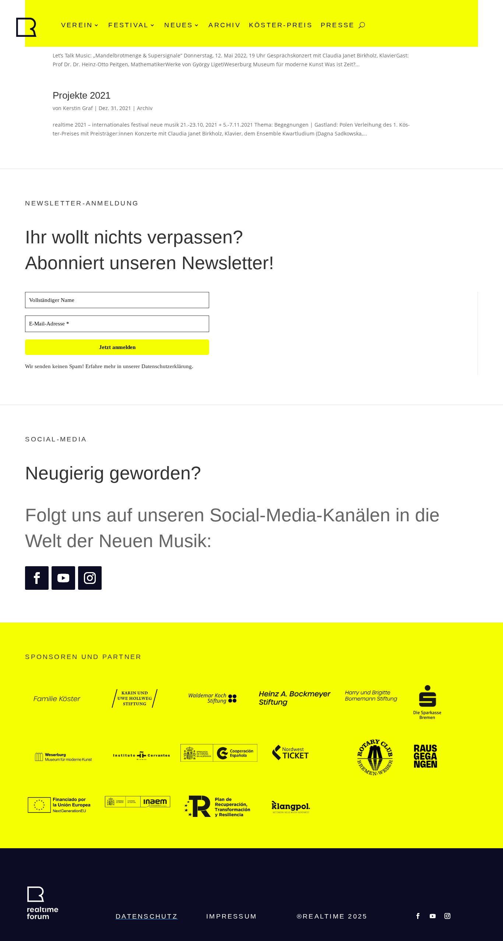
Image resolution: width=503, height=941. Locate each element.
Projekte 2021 (81, 95)
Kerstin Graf (78, 108)
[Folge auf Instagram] (90, 578)
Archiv (224, 25)
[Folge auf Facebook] (37, 578)
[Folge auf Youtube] (63, 578)
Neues (178, 25)
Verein (77, 25)
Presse (338, 25)
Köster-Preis (281, 25)
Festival (128, 25)
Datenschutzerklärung (166, 366)
